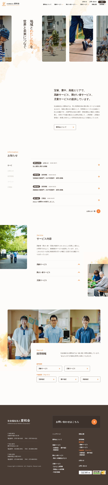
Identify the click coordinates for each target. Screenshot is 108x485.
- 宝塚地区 (55, 448)
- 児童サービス (83, 447)
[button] (92, 39)
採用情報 (11, 176)
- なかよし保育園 (57, 466)
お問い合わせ (83, 466)
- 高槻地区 (55, 450)
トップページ (56, 434)
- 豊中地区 (63, 448)
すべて (10, 165)
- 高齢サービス (83, 444)
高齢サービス (56, 445)
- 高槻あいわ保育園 (58, 469)
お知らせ (11, 171)
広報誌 (10, 187)
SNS (102, 2)
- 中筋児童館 (56, 472)
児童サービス (56, 463)
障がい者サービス (57, 455)
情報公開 (81, 434)
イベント (11, 182)
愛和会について (57, 439)
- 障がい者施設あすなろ (59, 458)
